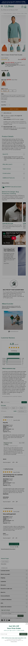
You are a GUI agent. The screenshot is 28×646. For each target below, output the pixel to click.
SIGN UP (23, 634)
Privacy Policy (14, 641)
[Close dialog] (26, 623)
